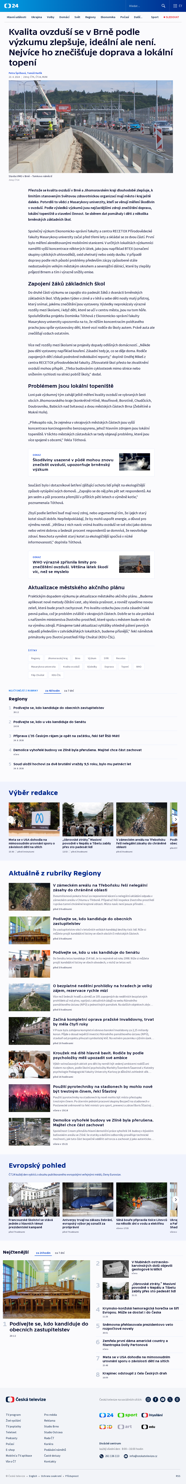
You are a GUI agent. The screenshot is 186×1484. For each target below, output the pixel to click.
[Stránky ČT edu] (148, 1426)
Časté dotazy (52, 1455)
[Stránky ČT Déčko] (105, 1426)
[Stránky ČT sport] (127, 1415)
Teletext (11, 1432)
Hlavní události (16, 17)
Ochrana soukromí (51, 1476)
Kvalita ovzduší (71, 666)
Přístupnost (71, 1476)
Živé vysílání (13, 1420)
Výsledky (92, 666)
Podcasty (11, 1438)
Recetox (120, 658)
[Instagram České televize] (148, 1399)
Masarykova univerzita (43, 666)
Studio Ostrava (53, 1432)
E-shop (10, 1450)
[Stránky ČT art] (125, 1426)
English (33, 1476)
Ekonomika (108, 17)
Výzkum (92, 658)
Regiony (90, 17)
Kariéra (48, 1444)
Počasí (124, 17)
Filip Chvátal (37, 675)
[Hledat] (163, 6)
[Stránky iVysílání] (152, 1415)
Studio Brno (51, 1426)
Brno (77, 658)
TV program (13, 1414)
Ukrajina (36, 17)
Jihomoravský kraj (58, 658)
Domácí (64, 17)
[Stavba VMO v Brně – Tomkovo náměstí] (91, 126)
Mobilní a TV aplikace (19, 1455)
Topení (125, 666)
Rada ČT (49, 1438)
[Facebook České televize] (155, 1399)
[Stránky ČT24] (106, 1415)
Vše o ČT (11, 1461)
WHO (138, 666)
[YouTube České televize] (163, 1399)
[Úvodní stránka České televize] (26, 1399)
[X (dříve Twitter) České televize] (170, 1399)
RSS (178, 1476)
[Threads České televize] (177, 1399)
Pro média (50, 1414)
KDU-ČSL (56, 675)
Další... (138, 17)
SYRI (106, 658)
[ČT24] (11, 6)
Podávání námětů (55, 1450)
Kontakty (50, 1461)
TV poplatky (13, 1426)
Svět (77, 17)
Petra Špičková (17, 73)
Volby (50, 17)
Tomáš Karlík (34, 73)
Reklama (49, 1420)
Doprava (109, 666)
